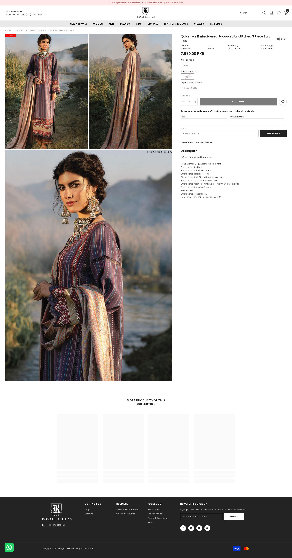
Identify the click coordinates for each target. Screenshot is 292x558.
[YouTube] (207, 528)
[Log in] (272, 13)
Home (8, 30)
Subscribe (273, 133)
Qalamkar (185, 48)
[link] (77, 476)
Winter (209, 142)
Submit (234, 516)
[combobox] (250, 13)
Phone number (237, 116)
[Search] (253, 13)
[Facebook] (183, 528)
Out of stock (199, 142)
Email (183, 128)
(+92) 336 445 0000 (35, 14)
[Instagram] (191, 528)
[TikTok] (199, 528)
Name (184, 116)
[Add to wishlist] (283, 101)
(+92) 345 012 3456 (15, 14)
